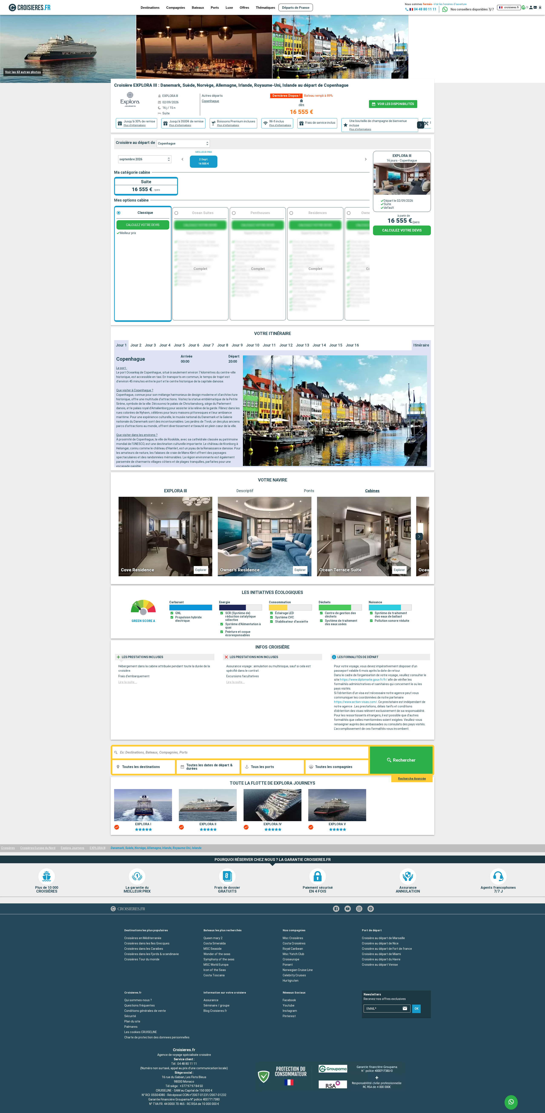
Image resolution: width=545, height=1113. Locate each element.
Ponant (288, 964)
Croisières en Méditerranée (142, 938)
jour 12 (286, 345)
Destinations (150, 7)
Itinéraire (421, 345)
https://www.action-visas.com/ (355, 702)
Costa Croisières (294, 943)
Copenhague (166, 143)
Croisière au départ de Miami (381, 954)
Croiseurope (291, 959)
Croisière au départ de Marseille (383, 938)
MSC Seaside (213, 948)
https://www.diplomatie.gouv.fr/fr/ (363, 679)
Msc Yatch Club (293, 954)
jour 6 (193, 345)
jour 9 (237, 345)
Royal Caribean (293, 948)
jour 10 (252, 345)
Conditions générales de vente (145, 1010)
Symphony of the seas (219, 959)
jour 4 (164, 345)
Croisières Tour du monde (141, 959)
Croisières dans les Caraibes (143, 948)
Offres (244, 7)
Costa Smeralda (215, 943)
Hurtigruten (290, 980)
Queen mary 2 (213, 938)
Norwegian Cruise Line (298, 970)
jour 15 (335, 345)
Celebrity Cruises (294, 975)
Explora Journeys (72, 848)
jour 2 (135, 345)
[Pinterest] (370, 909)
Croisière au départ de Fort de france (387, 948)
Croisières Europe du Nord (37, 848)
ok (416, 1009)
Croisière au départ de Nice (380, 943)
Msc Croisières (293, 938)
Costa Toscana (214, 975)
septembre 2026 (130, 159)
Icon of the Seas (215, 970)
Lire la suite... (127, 682)
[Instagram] (359, 909)
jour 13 (302, 345)
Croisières (8, 848)
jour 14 (319, 345)
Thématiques (265, 7)
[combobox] (242, 752)
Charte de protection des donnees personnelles (156, 1037)
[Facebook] (336, 909)
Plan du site (132, 1021)
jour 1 (121, 345)
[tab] (136, 123)
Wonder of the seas (217, 954)
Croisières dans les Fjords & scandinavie (151, 954)
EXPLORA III (97, 848)
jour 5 (179, 345)
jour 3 (150, 345)
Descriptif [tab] (245, 490)
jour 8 (222, 345)
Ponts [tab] (309, 490)
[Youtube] (347, 909)
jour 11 (269, 345)
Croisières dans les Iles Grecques (146, 943)
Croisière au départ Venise (380, 964)
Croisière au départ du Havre (381, 959)
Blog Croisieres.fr (215, 1010)
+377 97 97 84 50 (191, 1086)
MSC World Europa (216, 964)
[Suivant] (420, 125)
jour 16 (352, 345)
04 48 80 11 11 (187, 1063)
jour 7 (208, 345)
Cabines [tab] (372, 490)
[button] (472, 9)
